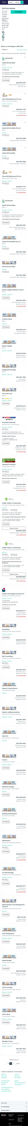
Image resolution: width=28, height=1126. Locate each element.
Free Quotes (18, 11)
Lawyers (17, 1074)
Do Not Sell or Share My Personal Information (21, 1120)
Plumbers (3, 1074)
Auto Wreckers (18, 1084)
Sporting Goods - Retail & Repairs (10, 424)
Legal (10, 1123)
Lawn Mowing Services (7, 1087)
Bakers (4, 64)
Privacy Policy (21, 1115)
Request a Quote (14, 528)
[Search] (21, 2)
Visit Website (6, 80)
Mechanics (17, 1076)
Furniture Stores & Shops (8, 466)
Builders (17, 1080)
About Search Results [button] (22, 49)
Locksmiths (4, 1077)
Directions (4, 67)
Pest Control (18, 1077)
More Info (10, 67)
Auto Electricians (5, 1080)
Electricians (4, 1076)
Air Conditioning (5, 1089)
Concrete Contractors (20, 1082)
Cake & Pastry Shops (11, 101)
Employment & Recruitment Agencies (11, 505)
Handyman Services (6, 1091)
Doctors (3, 1084)
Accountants (4, 1082)
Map (5, 49)
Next (18, 1063)
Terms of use (11, 1119)
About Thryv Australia (11, 1115)
